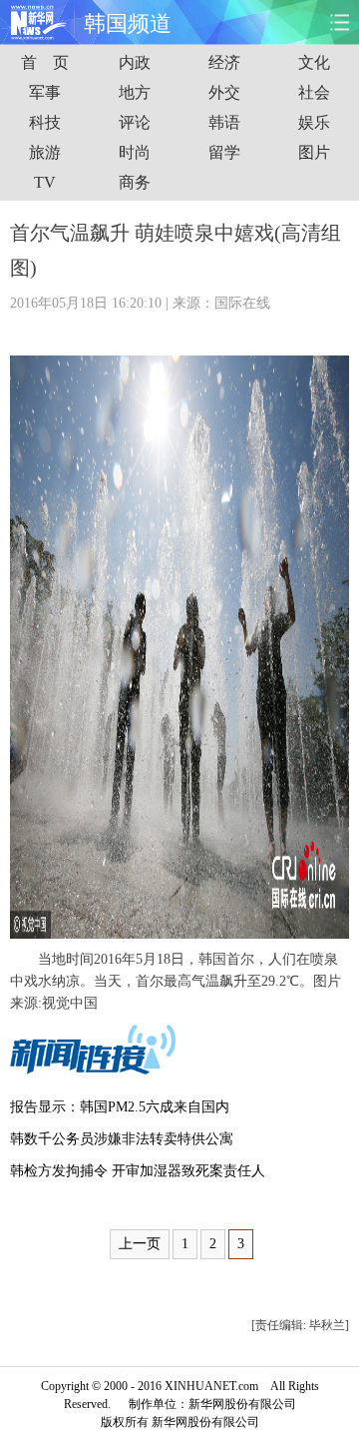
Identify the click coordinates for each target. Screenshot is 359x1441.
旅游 (45, 152)
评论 (135, 122)
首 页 (45, 62)
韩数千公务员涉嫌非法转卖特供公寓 (121, 1138)
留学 (224, 152)
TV (45, 182)
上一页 (140, 1243)
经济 (224, 62)
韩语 (224, 122)
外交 (224, 92)
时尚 (135, 152)
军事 (45, 92)
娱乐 (314, 122)
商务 (135, 182)
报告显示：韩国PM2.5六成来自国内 (119, 1106)
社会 (314, 92)
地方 (135, 92)
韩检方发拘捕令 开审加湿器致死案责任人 (137, 1170)
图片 (314, 152)
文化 (314, 62)
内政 (135, 62)
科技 (45, 122)
